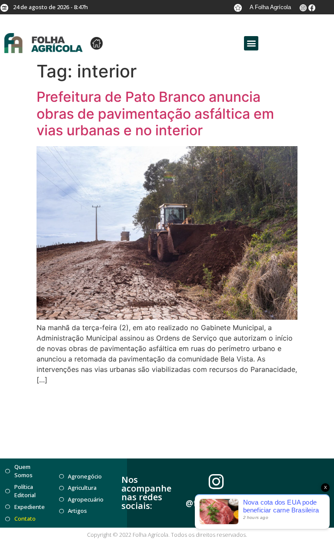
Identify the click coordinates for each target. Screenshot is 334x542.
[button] (251, 43)
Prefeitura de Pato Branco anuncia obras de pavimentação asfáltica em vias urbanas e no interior (155, 113)
